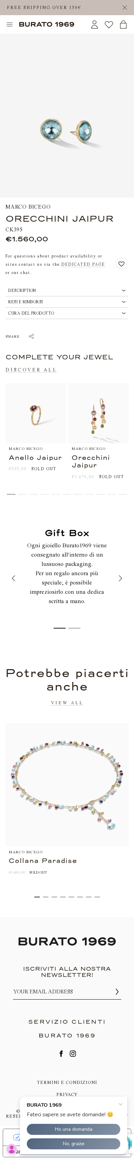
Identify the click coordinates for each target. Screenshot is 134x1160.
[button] (121, 264)
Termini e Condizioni (67, 1082)
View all (67, 702)
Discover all (31, 370)
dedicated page (83, 264)
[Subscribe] (117, 991)
